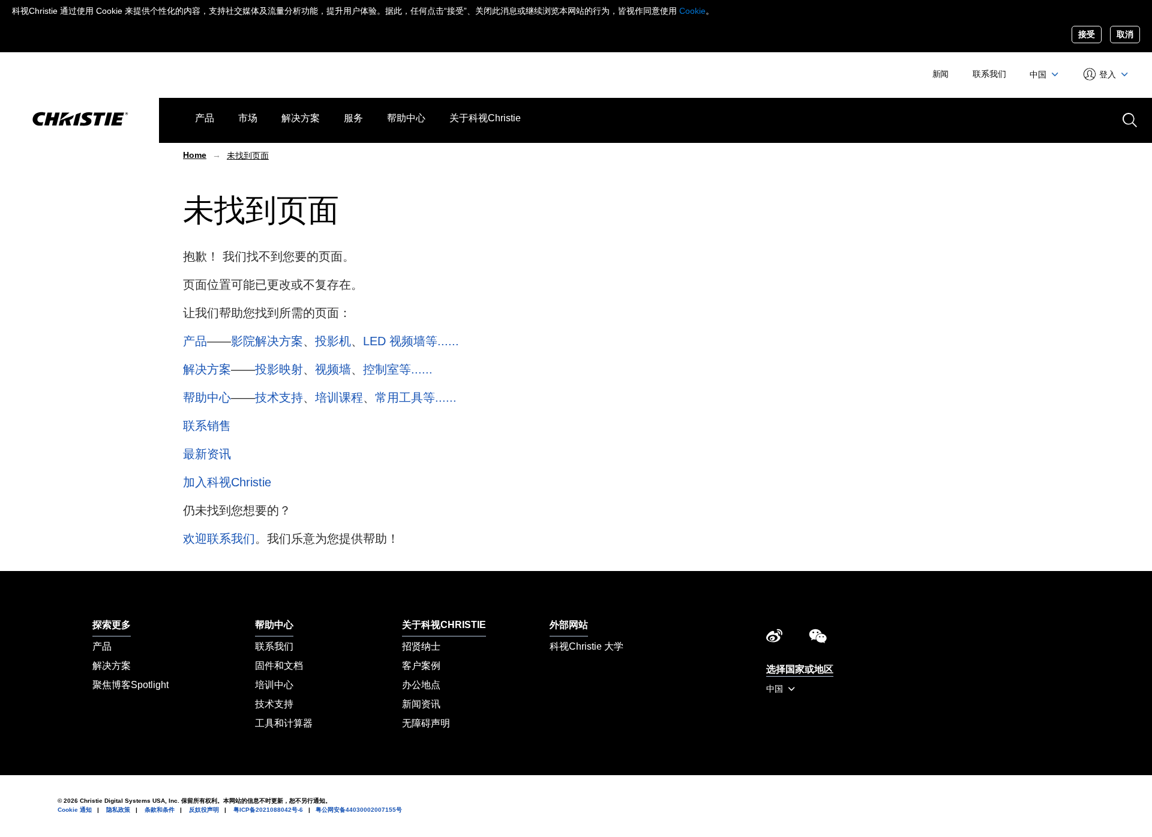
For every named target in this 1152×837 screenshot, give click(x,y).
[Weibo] (774, 638)
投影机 (333, 341)
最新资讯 (207, 454)
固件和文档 (279, 665)
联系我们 (989, 74)
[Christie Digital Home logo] (79, 120)
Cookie (692, 11)
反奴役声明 (204, 809)
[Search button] (1128, 119)
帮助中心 (406, 118)
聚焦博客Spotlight (130, 685)
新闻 (940, 74)
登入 (1107, 74)
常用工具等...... (416, 397)
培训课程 (339, 397)
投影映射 (279, 369)
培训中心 (274, 685)
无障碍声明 (426, 723)
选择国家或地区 (799, 669)
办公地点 (421, 685)
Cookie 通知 (75, 809)
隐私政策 (118, 809)
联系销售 (207, 425)
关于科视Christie (485, 118)
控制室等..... (396, 369)
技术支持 (279, 397)
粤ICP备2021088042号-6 (268, 809)
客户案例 (421, 665)
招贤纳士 (421, 646)
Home (194, 155)
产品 (204, 118)
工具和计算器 (284, 723)
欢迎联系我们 (219, 538)
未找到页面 (248, 155)
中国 (1039, 74)
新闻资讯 (421, 704)
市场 (247, 118)
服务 (353, 118)
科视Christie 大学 (586, 646)
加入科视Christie (227, 482)
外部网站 (569, 625)
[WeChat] (818, 638)
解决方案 (300, 118)
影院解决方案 (267, 341)
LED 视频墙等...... (411, 341)
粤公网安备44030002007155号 (359, 809)
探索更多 (111, 625)
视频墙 (333, 369)
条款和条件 (160, 809)
